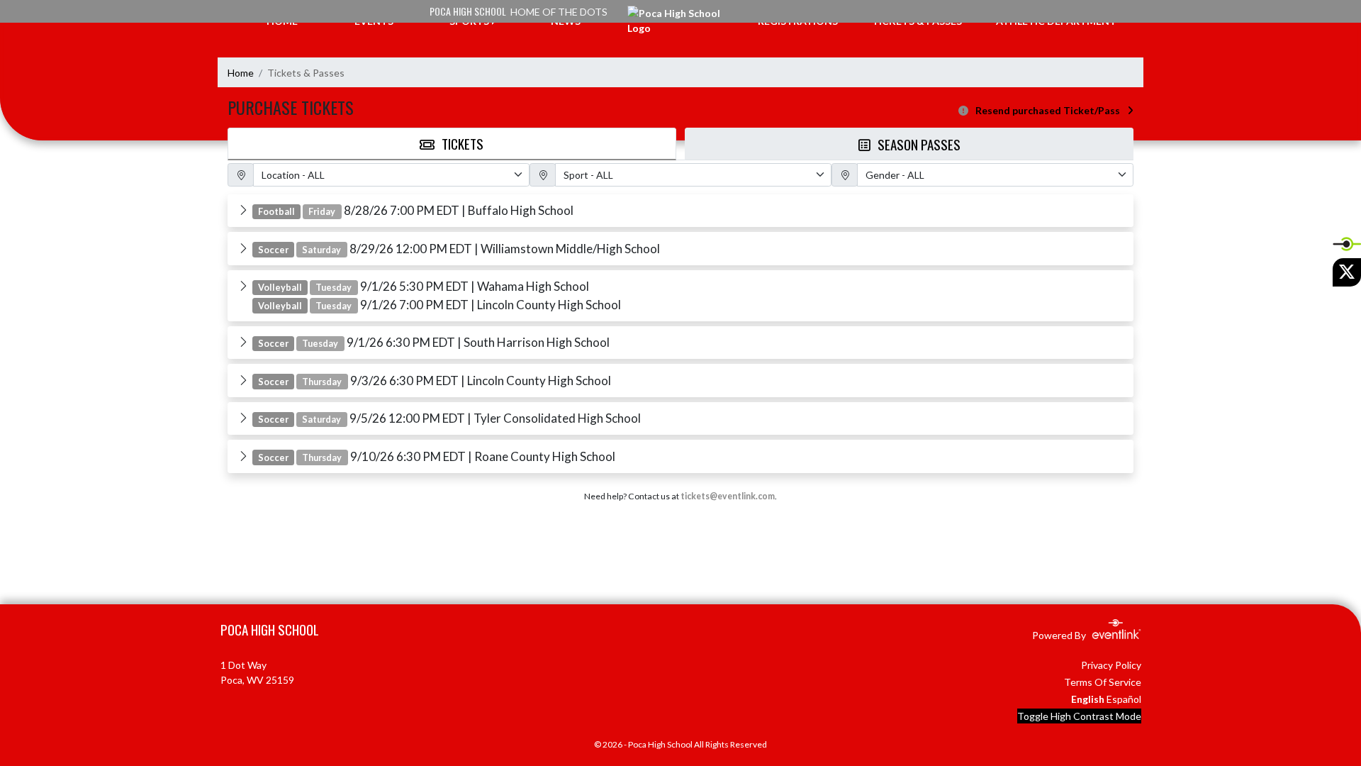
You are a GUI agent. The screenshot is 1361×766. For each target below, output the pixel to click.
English (1087, 699)
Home (241, 73)
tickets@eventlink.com (727, 496)
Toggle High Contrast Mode (1079, 716)
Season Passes (919, 144)
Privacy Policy (1111, 665)
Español (1124, 699)
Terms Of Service (1102, 682)
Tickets (462, 143)
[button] (680, 210)
